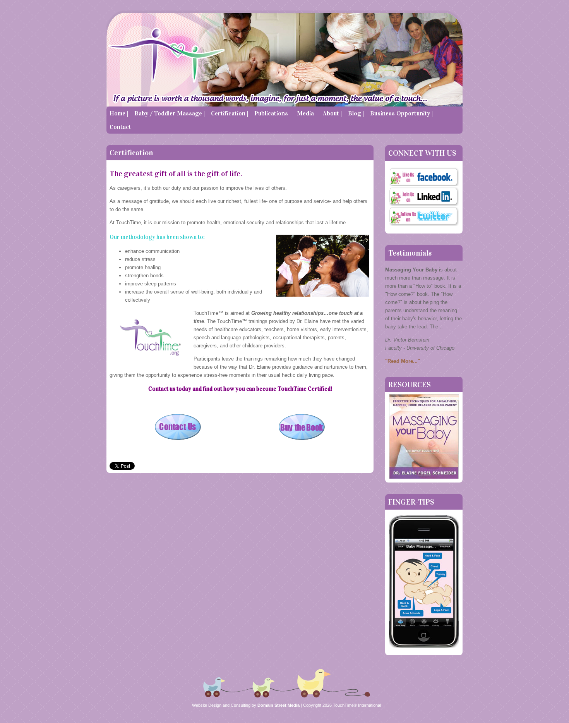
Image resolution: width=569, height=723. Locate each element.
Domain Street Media (278, 705)
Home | (119, 113)
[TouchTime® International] (240, 58)
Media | (307, 113)
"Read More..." (402, 361)
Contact (120, 127)
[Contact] (178, 440)
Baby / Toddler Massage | (169, 113)
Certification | (229, 113)
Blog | (356, 113)
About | (332, 113)
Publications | (272, 113)
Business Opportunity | (401, 113)
